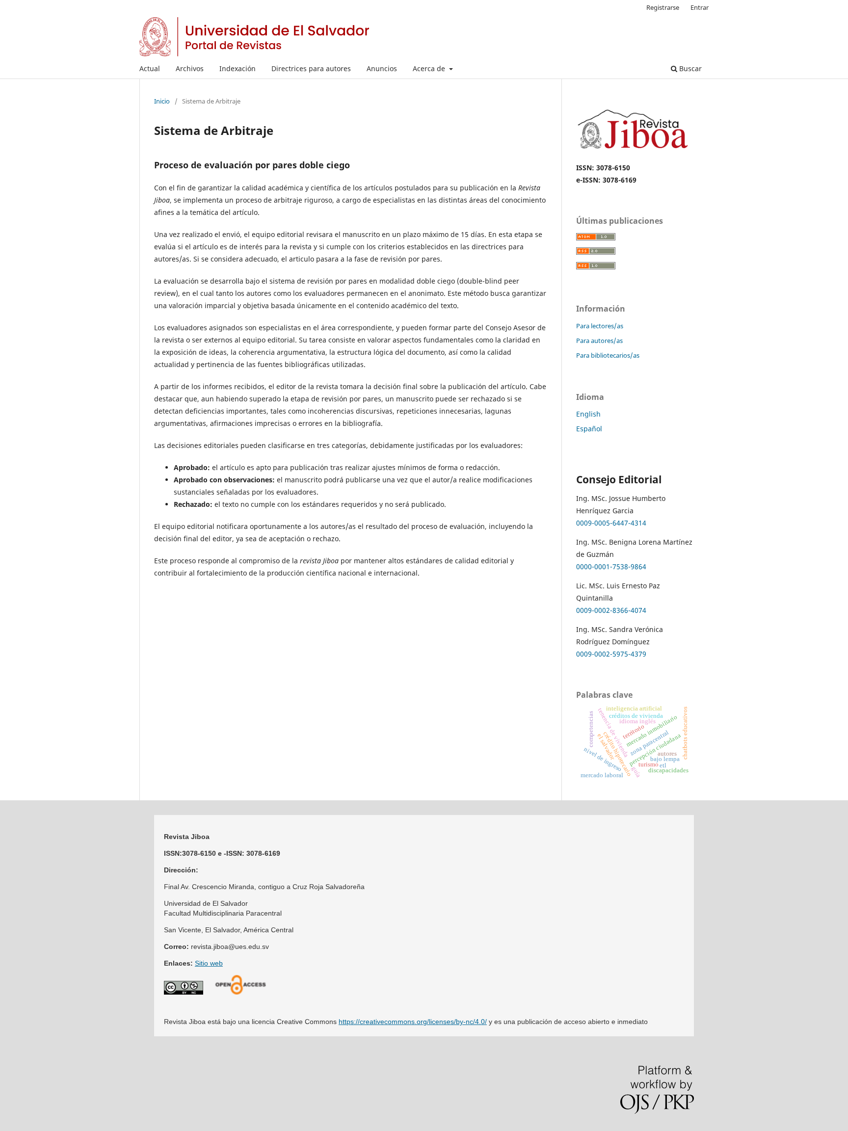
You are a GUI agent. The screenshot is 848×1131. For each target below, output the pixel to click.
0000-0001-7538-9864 (611, 566)
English (588, 414)
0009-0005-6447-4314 (611, 522)
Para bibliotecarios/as (607, 355)
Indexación (237, 68)
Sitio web (209, 963)
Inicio (162, 101)
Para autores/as (599, 340)
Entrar (699, 7)
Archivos (190, 68)
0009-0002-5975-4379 (611, 653)
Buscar (689, 68)
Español (589, 428)
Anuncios (382, 68)
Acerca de (430, 68)
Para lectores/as (599, 325)
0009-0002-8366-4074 (611, 610)
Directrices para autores (311, 68)
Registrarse (662, 7)
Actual (149, 68)
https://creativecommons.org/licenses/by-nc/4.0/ (413, 1022)
